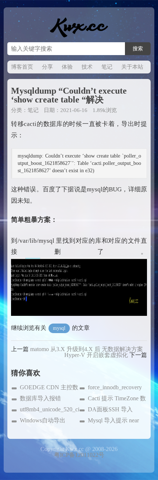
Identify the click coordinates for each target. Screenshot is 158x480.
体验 (67, 67)
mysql (59, 328)
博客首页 (22, 67)
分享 (47, 67)
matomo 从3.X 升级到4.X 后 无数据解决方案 (86, 349)
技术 (87, 67)
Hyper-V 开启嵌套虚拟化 (96, 355)
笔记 (106, 67)
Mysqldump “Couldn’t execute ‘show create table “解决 (69, 95)
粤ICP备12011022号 (79, 455)
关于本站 (132, 67)
